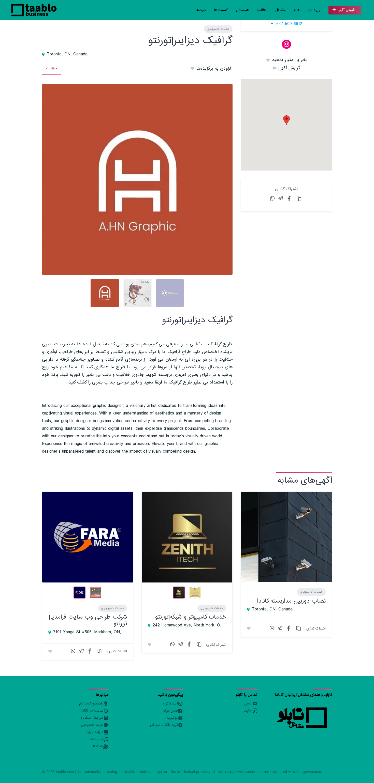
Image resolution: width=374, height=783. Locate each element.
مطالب (262, 10)
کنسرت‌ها (221, 10)
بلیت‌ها (200, 10)
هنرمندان (242, 10)
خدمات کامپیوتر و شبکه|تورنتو (190, 616)
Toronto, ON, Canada (67, 54)
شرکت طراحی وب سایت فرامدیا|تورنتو (88, 620)
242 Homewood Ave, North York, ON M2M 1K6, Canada (189, 625)
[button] (286, 120)
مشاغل (280, 10)
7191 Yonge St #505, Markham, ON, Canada (90, 632)
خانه (297, 10)
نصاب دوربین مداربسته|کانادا (291, 600)
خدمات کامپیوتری (218, 29)
